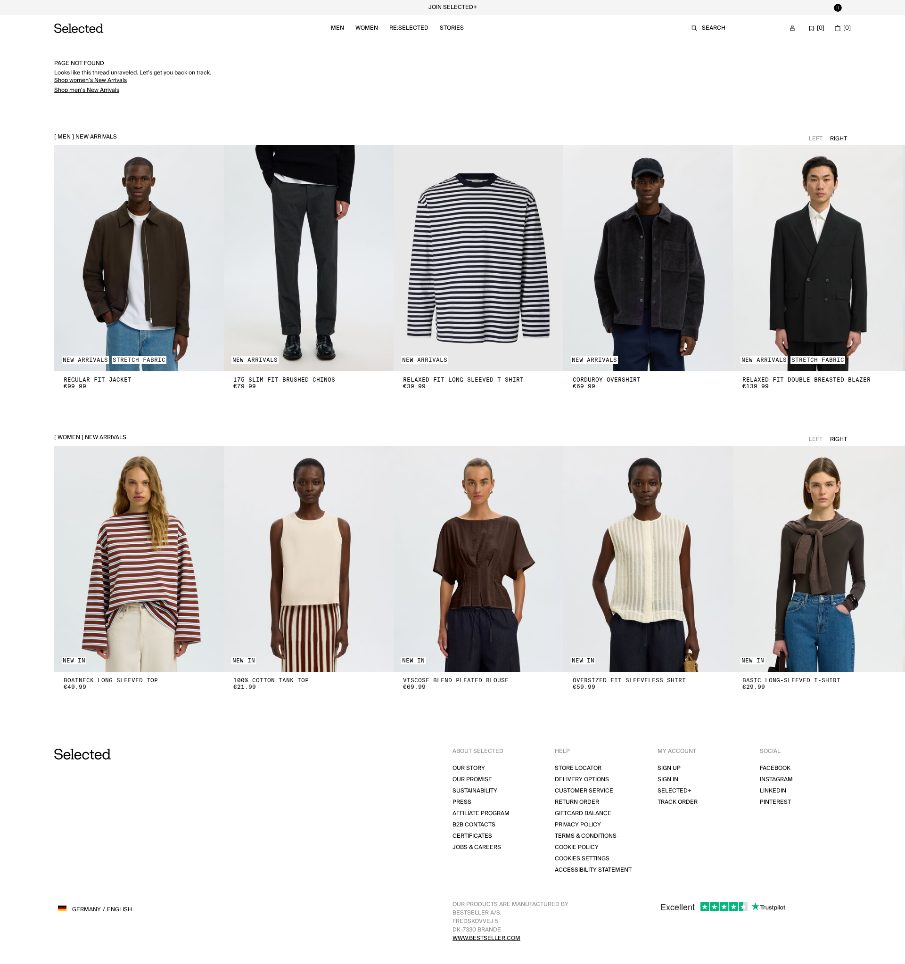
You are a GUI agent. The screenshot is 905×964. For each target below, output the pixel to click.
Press (461, 802)
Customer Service (584, 791)
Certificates (472, 836)
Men (337, 28)
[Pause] (837, 7)
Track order (678, 802)
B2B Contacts (473, 825)
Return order (577, 802)
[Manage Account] (792, 28)
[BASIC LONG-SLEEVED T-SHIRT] (818, 559)
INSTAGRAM (776, 779)
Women (366, 28)
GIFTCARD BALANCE (583, 813)
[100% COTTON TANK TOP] (309, 559)
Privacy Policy (578, 825)
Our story (468, 768)
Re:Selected (408, 28)
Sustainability (474, 791)
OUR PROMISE (472, 779)
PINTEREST (775, 802)
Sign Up (669, 768)
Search (713, 28)
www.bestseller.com (486, 938)
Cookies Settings (582, 859)
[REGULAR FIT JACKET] (139, 258)
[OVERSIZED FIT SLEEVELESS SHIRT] (648, 559)
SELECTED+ (674, 791)
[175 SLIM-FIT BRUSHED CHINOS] (309, 258)
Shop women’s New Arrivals (90, 80)
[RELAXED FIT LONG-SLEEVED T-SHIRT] (478, 258)
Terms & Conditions (586, 836)
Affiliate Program (481, 813)
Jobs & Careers (476, 847)
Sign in (668, 779)
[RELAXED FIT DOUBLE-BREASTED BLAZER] (818, 258)
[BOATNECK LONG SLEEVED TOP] (139, 559)
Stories (452, 28)
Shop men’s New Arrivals (86, 90)
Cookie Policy (577, 847)
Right (838, 139)
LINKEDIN (773, 791)
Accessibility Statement (593, 870)
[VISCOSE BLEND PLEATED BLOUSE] (478, 559)
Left (816, 139)
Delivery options (582, 779)
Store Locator (578, 768)
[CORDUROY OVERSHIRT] (648, 258)
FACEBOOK (775, 768)
